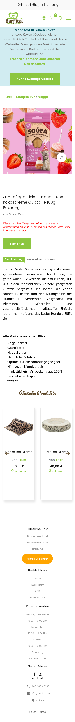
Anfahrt (40, 700)
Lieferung (37, 549)
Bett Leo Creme (56, 452)
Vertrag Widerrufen (37, 558)
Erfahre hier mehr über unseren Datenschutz (35, 61)
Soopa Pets (16, 214)
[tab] (14, 260)
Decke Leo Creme (18, 452)
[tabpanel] (37, 142)
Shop (9, 97)
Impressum (37, 584)
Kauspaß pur (25, 97)
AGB (37, 591)
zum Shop (17, 244)
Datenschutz (37, 597)
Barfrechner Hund (37, 536)
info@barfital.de (40, 693)
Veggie (43, 97)
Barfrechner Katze (37, 542)
